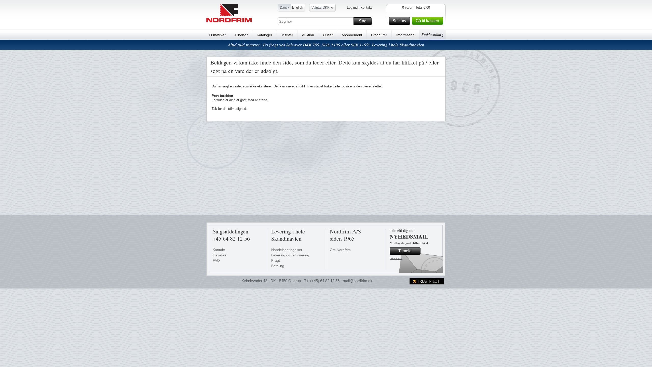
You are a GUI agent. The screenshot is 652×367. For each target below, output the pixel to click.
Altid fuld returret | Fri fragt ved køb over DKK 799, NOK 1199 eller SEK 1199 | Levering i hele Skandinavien (326, 45)
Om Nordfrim (340, 250)
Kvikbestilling (432, 34)
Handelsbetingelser (286, 250)
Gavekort (220, 255)
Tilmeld (405, 251)
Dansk (284, 7)
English (297, 7)
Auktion (308, 35)
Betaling (277, 266)
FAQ (216, 260)
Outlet (328, 35)
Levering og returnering (290, 255)
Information (405, 35)
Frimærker (217, 35)
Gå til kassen (427, 21)
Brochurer (379, 35)
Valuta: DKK (320, 7)
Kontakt (366, 7)
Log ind (352, 7)
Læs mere (396, 258)
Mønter (287, 35)
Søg (362, 21)
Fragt (275, 260)
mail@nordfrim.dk (357, 281)
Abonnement (352, 35)
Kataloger (264, 35)
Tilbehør (241, 35)
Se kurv (399, 21)
